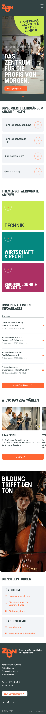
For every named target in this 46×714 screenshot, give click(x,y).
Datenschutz (39, 711)
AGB (30, 711)
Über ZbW (20, 457)
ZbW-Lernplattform (13, 693)
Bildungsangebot (14, 88)
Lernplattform (15, 627)
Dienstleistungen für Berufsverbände (18, 603)
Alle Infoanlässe (20, 385)
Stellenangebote (17, 611)
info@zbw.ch (7, 685)
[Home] (22, 653)
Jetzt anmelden (43, 325)
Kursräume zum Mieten (20, 596)
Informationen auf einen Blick (23, 633)
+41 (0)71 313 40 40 (12, 682)
